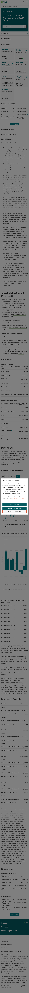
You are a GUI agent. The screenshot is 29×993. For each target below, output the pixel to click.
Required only (14, 504)
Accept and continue (14, 508)
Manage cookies (13, 512)
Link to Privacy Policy (17, 499)
